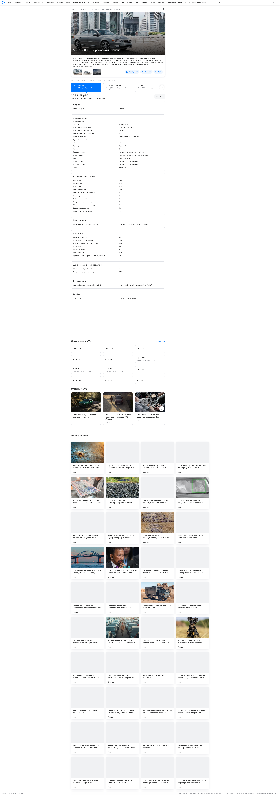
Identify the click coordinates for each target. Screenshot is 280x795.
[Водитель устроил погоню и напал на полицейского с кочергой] (192, 598)
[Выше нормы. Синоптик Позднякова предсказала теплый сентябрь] (87, 598)
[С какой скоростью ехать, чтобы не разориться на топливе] (192, 773)
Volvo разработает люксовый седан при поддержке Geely (149, 416)
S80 (95, 9)
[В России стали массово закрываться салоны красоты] (122, 668)
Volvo (89, 9)
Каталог (74, 9)
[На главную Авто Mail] (8, 2)
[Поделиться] (163, 9)
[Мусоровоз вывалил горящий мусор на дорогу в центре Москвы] (122, 528)
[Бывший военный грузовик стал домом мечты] (157, 598)
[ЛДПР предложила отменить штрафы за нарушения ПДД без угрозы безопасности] (157, 563)
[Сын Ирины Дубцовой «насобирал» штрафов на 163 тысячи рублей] (87, 633)
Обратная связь (228, 793)
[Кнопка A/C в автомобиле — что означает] (157, 738)
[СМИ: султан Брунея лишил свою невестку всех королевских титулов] (122, 563)
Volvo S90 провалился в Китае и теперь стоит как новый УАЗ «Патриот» (118, 417)
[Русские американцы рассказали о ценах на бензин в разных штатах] (157, 703)
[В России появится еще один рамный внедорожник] (87, 773)
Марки (82, 9)
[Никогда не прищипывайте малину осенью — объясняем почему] (192, 563)
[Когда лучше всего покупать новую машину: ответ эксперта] (122, 633)
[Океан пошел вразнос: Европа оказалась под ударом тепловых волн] (122, 703)
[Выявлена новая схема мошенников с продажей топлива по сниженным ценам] (122, 598)
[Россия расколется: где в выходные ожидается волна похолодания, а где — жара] (192, 633)
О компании (12, 793)
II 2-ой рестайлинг (106, 9)
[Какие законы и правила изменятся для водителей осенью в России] (122, 738)
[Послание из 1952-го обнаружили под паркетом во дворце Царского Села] (157, 528)
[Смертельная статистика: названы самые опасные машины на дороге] (157, 633)
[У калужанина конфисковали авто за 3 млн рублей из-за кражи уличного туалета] (87, 528)
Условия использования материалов (209, 793)
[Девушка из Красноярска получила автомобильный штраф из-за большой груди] (192, 493)
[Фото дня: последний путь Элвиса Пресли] (157, 668)
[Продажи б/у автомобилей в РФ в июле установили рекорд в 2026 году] (157, 773)
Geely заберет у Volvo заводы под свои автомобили (85, 416)
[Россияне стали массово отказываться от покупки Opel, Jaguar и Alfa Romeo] (87, 668)
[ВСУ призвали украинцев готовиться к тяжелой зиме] (157, 458)
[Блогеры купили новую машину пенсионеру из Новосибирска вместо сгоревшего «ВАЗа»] (192, 668)
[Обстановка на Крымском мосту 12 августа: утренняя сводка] (87, 563)
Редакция (193, 793)
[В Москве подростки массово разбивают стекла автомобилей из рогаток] (87, 458)
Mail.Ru (4, 793)
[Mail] (3, 2)
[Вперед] (161, 87)
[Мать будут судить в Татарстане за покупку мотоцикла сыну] (192, 458)
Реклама (20, 793)
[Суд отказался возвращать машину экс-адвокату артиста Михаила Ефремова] (122, 458)
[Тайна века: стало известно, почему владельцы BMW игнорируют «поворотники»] (192, 738)
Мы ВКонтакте (183, 793)
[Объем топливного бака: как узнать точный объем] (122, 773)
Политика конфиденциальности (266, 793)
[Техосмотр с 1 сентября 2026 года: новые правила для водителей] (192, 528)
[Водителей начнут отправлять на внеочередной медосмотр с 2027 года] (87, 493)
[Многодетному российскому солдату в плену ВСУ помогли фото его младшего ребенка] (157, 493)
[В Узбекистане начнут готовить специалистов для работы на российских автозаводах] (192, 703)
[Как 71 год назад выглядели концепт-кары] (87, 703)
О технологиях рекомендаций (244, 793)
